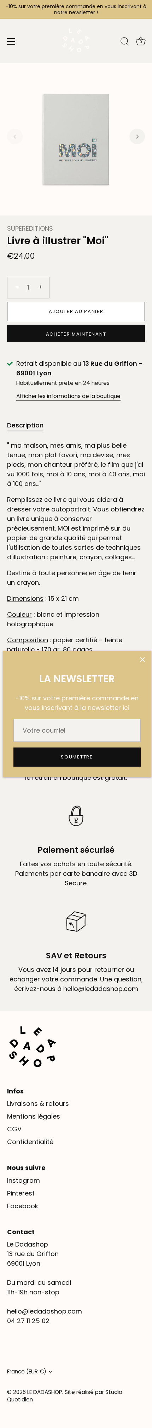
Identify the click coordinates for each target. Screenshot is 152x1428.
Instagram (23, 1180)
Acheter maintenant (76, 334)
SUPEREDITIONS (30, 228)
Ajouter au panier (76, 311)
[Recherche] (125, 42)
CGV (14, 1129)
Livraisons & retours (38, 1103)
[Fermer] (142, 659)
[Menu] (11, 41)
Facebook (22, 1206)
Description (25, 425)
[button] (15, 136)
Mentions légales (33, 1116)
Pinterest (21, 1193)
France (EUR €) (26, 1371)
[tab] (29, 425)
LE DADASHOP (44, 1392)
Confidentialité (30, 1141)
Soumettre (77, 757)
